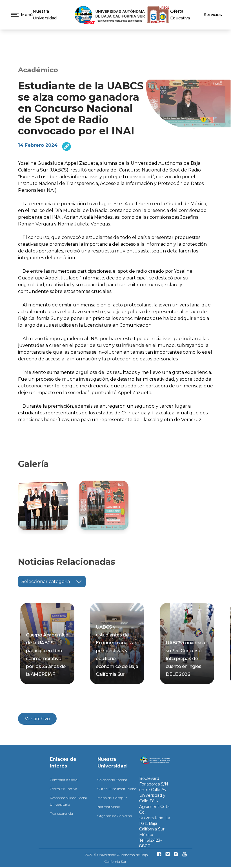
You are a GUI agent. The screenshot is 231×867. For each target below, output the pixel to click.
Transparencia (61, 813)
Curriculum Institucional (117, 789)
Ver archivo (37, 718)
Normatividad (108, 807)
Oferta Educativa (63, 789)
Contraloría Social (64, 780)
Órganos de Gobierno (114, 816)
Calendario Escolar (112, 780)
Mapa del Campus (112, 798)
